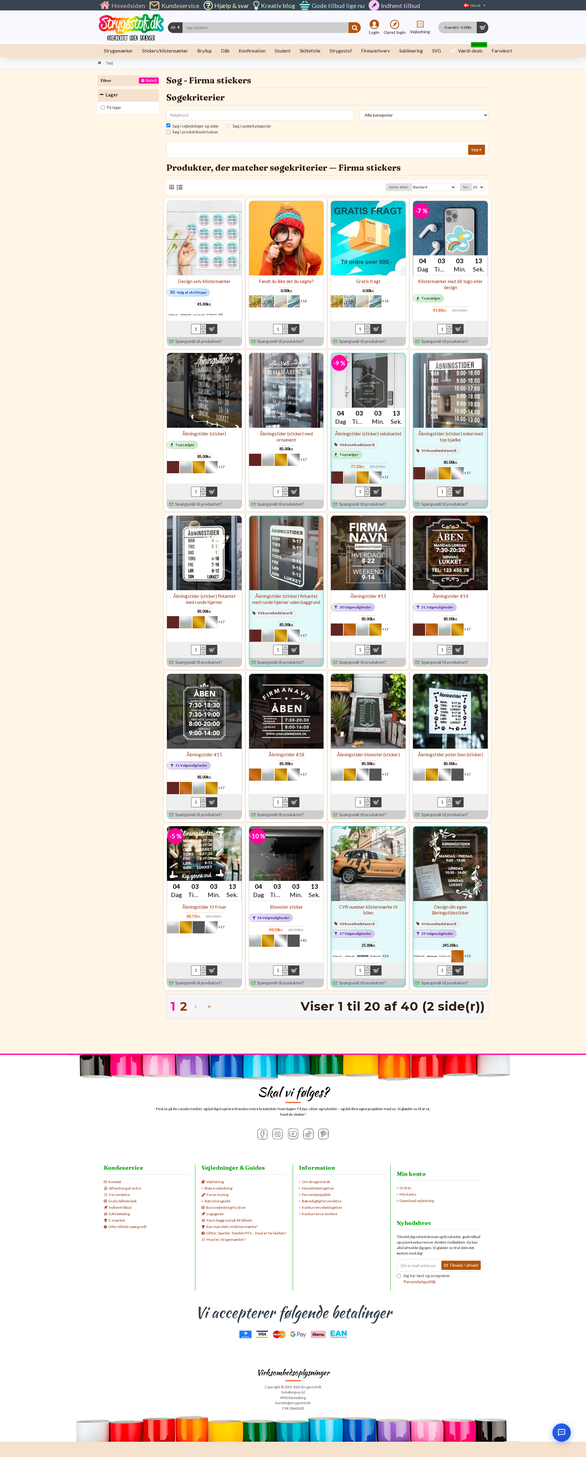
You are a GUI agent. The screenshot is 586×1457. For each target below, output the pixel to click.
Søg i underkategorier (252, 126)
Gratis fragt (368, 281)
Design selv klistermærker (204, 281)
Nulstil (151, 80)
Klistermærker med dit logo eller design (450, 284)
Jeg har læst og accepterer (426, 1278)
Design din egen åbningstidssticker (450, 910)
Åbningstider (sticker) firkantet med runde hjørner (204, 599)
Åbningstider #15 (204, 754)
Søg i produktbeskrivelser (195, 131)
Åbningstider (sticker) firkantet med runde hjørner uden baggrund (286, 599)
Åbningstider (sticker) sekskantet (368, 433)
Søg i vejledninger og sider (195, 126)
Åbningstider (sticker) (204, 433)
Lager (112, 94)
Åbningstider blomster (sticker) (368, 754)
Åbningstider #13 (368, 596)
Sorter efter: (399, 187)
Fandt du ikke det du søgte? (286, 281)
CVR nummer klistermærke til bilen (368, 910)
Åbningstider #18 (286, 754)
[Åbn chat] (561, 1432)
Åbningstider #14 (450, 596)
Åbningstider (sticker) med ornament (286, 436)
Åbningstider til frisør (204, 907)
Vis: (466, 187)
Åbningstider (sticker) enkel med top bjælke (450, 436)
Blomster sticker (286, 907)
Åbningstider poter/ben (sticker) (450, 754)
